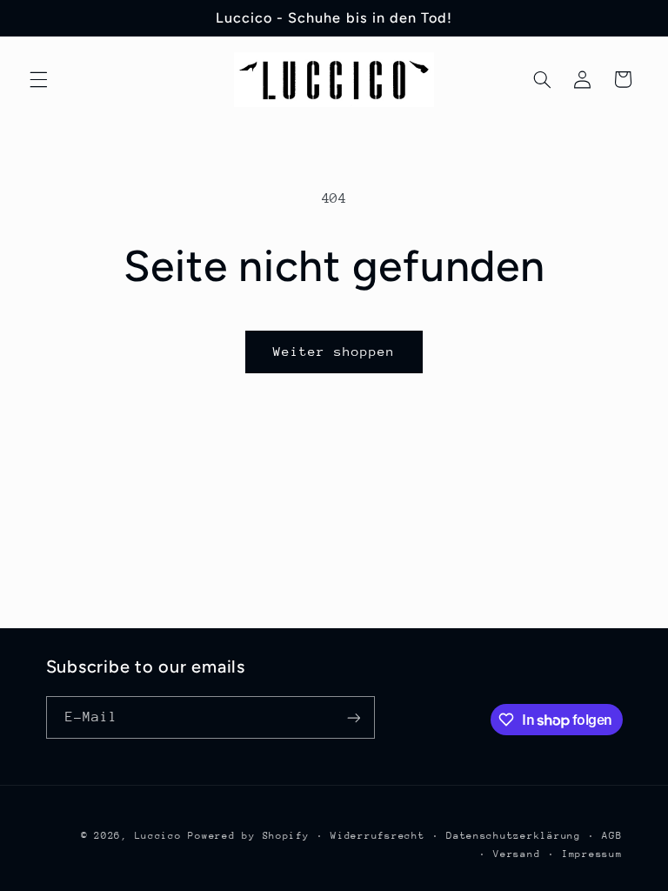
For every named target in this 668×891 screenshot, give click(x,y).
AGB (612, 835)
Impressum (592, 854)
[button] (38, 79)
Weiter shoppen (334, 351)
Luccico (158, 835)
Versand (516, 854)
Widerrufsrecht (377, 835)
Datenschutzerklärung (513, 835)
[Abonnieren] (353, 717)
